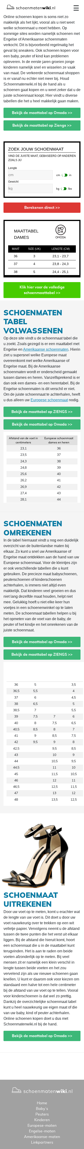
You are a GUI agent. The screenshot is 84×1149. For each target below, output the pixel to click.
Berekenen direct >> (42, 208)
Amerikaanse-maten (42, 1137)
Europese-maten (42, 1125)
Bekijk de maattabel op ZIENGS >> (42, 412)
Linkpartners (42, 1142)
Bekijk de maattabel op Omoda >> (42, 113)
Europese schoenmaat (49, 400)
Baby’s (42, 1109)
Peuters (42, 1114)
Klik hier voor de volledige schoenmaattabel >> (42, 290)
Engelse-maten (42, 1131)
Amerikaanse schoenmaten (45, 349)
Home (42, 1103)
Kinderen (42, 1120)
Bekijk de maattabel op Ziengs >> (42, 125)
